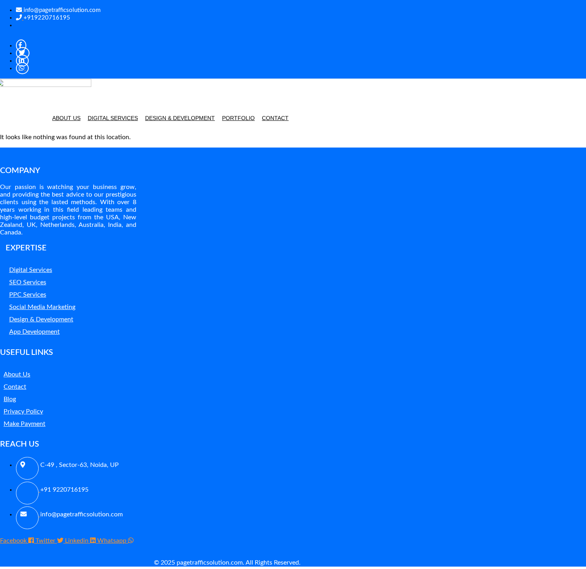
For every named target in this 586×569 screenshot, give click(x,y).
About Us (66, 118)
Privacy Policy (23, 411)
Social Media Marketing (42, 307)
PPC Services (27, 294)
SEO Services (27, 282)
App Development (34, 332)
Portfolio (238, 118)
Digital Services (113, 118)
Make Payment (24, 424)
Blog (10, 399)
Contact (275, 118)
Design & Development (180, 118)
